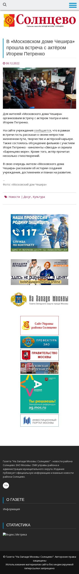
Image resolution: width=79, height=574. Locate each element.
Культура (39, 197)
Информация (11, 509)
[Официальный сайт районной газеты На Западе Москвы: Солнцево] (39, 21)
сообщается (42, 130)
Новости (14, 197)
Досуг (27, 197)
